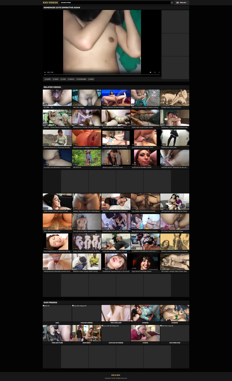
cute (64, 79)
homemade (82, 79)
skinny (72, 79)
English (183, 2)
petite (49, 79)
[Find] (172, 2)
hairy (92, 79)
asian (56, 79)
